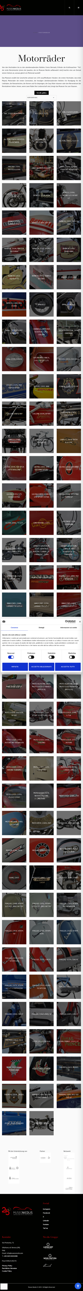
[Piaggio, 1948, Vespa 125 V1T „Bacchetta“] (14, 905)
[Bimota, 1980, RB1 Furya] (14, 304)
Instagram (46, 1209)
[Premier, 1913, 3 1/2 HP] (14, 1041)
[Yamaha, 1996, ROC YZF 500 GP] (69, 1096)
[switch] (31, 657)
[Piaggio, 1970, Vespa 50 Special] (14, 959)
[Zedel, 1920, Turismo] (14, 1123)
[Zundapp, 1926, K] (41, 1123)
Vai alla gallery (41, 93)
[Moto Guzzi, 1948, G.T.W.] (69, 714)
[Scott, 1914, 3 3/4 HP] (41, 1068)
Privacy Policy (7, 1266)
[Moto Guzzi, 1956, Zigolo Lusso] (14, 796)
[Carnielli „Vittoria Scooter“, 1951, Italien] (41, 332)
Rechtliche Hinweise (9, 1268)
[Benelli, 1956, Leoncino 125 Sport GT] (69, 195)
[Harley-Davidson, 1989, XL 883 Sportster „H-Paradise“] (69, 550)
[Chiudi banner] (80, 621)
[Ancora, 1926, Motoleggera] (14, 168)
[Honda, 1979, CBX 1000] (41, 577)
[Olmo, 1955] (14, 877)
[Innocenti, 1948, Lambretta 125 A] (14, 605)
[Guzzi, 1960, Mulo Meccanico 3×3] (14, 550)
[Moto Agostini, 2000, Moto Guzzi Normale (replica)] (69, 686)
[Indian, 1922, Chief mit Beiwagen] (69, 577)
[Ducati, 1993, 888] (41, 386)
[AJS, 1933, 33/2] (41, 113)
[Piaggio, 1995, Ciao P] (69, 1014)
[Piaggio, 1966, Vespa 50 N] (41, 932)
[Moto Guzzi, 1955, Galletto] (41, 768)
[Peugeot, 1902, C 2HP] (41, 877)
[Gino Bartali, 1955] (41, 523)
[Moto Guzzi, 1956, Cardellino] (69, 768)
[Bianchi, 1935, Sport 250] (41, 250)
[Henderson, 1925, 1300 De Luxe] (14, 577)
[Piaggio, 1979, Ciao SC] (69, 959)
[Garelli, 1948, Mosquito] (14, 441)
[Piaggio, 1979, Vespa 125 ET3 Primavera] (14, 987)
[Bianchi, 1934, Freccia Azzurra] (14, 250)
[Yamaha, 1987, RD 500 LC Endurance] (41, 1096)
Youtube (46, 1224)
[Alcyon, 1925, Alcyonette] (41, 141)
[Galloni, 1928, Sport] (41, 413)
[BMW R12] (41, 304)
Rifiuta (15, 667)
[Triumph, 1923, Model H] (69, 1068)
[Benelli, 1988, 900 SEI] (41, 222)
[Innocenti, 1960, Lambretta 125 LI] (69, 605)
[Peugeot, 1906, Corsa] (69, 877)
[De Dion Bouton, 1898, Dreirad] (69, 332)
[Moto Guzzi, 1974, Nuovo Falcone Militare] (41, 796)
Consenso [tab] (14, 627)
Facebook (46, 1213)
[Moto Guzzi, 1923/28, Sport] (14, 714)
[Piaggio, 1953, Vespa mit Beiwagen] (69, 905)
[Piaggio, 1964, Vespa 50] (14, 932)
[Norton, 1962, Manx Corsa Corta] (69, 850)
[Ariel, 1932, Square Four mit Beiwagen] (69, 168)
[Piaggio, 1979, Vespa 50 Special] (41, 987)
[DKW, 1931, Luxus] (14, 359)
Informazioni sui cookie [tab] (68, 627)
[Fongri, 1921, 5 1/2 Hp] (69, 386)
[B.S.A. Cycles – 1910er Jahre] (14, 195)
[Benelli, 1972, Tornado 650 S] (14, 222)
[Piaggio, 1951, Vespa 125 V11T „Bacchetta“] (41, 905)
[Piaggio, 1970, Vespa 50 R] (69, 932)
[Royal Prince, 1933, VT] (69, 1041)
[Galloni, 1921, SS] (14, 413)
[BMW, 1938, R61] (69, 304)
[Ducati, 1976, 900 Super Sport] (14, 386)
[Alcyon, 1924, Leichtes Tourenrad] (14, 141)
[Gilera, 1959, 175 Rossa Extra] (14, 495)
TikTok (45, 1228)
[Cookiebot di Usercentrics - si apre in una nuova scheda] (67, 621)
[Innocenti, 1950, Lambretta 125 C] (41, 605)
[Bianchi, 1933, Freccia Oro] (69, 222)
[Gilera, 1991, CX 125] (14, 523)
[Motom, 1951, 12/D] (14, 850)
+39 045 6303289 (11, 1256)
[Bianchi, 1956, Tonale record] (41, 277)
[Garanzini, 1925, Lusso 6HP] (69, 413)
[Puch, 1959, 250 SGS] (41, 1041)
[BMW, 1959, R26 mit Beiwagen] (14, 332)
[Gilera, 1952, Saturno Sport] (69, 468)
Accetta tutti (68, 667)
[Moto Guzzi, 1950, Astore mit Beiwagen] (14, 741)
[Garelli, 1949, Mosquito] (41, 441)
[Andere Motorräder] (41, 168)
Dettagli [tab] (41, 627)
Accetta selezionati (41, 667)
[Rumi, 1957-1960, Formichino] (14, 1068)
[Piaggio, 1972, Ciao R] (41, 959)
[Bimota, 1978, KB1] (69, 277)
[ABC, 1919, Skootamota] (14, 113)
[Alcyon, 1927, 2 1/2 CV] (69, 141)
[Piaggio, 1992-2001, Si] (41, 1014)
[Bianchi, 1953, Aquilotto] (14, 277)
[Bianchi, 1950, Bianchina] (69, 250)
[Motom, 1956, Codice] (41, 850)
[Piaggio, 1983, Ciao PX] (69, 987)
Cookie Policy (7, 1271)
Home (35, 32)
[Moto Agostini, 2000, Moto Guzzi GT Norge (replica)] (41, 686)
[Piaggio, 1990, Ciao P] (14, 1014)
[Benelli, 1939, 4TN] (41, 195)
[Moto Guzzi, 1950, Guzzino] (41, 741)
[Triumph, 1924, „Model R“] (14, 1096)
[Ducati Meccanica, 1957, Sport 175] (41, 359)
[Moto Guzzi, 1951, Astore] (69, 741)
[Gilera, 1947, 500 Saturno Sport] (41, 468)
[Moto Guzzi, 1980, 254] (69, 796)
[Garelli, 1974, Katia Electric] (69, 441)
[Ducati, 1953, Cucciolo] (69, 359)
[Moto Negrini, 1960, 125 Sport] (14, 823)
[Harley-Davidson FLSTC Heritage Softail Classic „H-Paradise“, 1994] (41, 550)
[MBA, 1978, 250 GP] (14, 686)
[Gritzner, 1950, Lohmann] (69, 523)
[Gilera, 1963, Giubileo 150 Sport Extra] (41, 495)
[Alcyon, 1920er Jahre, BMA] (69, 113)
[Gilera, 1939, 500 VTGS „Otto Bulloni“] (14, 468)
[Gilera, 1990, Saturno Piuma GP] (69, 495)
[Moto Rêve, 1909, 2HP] (41, 823)
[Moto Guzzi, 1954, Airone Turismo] (14, 768)
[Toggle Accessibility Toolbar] (77, 1286)
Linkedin (46, 1221)
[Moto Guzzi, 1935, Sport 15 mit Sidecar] (41, 714)
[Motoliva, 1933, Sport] (69, 823)
